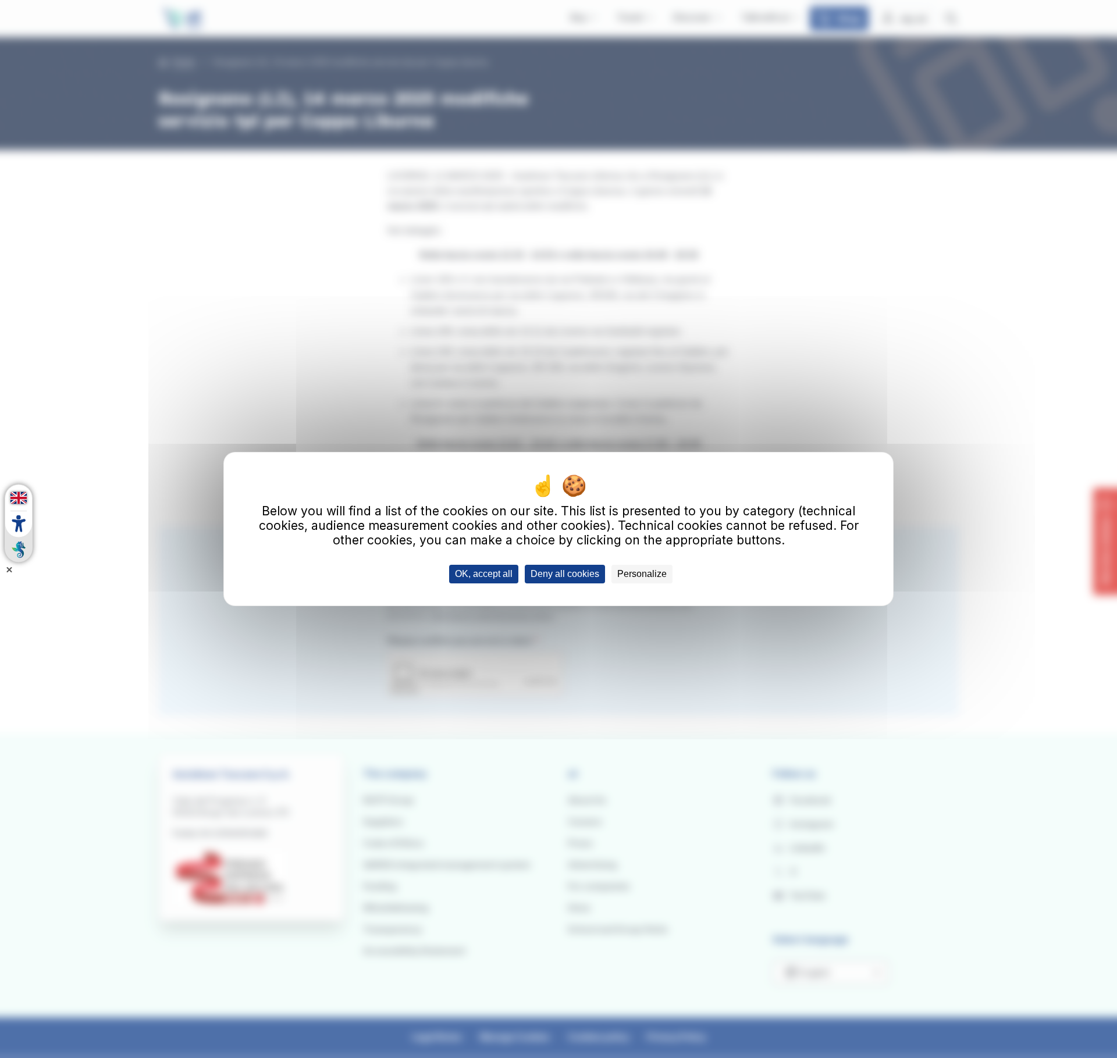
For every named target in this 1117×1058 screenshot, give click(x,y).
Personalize (642, 574)
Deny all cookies (565, 574)
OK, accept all (484, 574)
